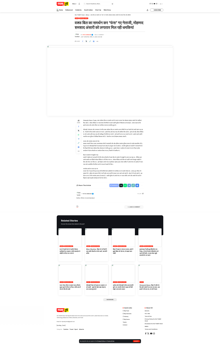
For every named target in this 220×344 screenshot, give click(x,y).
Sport (76, 329)
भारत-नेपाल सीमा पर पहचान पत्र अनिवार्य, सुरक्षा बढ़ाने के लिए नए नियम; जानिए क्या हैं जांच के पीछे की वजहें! (70, 287)
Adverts (81, 329)
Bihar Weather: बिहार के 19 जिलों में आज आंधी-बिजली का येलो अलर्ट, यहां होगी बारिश (96, 251)
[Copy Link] (90, 41)
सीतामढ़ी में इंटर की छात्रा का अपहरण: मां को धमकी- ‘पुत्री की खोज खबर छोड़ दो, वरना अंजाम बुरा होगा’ (96, 287)
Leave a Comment (134, 207)
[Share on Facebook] (82, 41)
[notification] (79, 4)
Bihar (76, 18)
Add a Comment (99, 34)
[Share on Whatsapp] (78, 135)
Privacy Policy (101, 341)
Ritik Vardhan (87, 34)
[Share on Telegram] (78, 139)
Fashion (66, 329)
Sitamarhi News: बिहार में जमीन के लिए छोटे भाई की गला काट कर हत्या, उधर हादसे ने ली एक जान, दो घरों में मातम (150, 287)
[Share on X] (86, 41)
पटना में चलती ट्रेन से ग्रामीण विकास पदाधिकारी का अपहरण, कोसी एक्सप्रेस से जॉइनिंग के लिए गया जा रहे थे (70, 251)
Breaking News (84, 18)
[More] (97, 41)
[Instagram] (157, 4)
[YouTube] (154, 4)
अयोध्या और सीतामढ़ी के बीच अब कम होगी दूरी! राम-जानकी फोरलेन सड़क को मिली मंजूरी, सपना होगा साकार (123, 287)
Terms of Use (110, 341)
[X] (152, 4)
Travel (71, 329)
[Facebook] (150, 4)
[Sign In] (147, 10)
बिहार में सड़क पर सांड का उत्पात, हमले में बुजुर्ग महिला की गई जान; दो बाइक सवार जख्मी (123, 251)
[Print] (93, 41)
